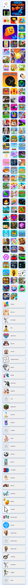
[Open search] (8, 6)
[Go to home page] (4, 6)
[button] (6, 3)
